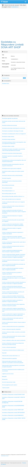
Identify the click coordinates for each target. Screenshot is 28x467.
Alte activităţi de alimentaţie (8, 185)
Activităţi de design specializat (8, 139)
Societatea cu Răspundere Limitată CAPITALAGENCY (13, 412)
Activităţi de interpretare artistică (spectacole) (12, 153)
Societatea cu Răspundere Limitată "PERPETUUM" (13, 409)
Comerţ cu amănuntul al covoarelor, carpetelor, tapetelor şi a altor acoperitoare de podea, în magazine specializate (13, 238)
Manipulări (4, 376)
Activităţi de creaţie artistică (8, 136)
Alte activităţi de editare (7, 188)
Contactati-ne (14, 7)
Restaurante (4, 379)
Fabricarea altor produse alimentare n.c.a (11, 355)
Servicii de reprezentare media (8, 382)
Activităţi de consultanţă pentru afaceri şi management (14, 133)
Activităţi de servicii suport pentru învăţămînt (11, 168)
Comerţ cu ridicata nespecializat (9, 347)
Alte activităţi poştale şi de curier (9, 193)
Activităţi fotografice (6, 178)
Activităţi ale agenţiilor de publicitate (10, 118)
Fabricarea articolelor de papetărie (9, 358)
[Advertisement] (14, 24)
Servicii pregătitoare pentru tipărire (9, 384)
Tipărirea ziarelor (5, 387)
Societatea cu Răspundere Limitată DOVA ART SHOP (13, 394)
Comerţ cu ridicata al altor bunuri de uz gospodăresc (13, 326)
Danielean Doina (5, 78)
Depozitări (4, 352)
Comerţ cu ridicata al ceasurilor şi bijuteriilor (11, 329)
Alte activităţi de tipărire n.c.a (8, 190)
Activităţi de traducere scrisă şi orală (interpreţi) (12, 175)
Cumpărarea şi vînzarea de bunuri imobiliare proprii (13, 350)
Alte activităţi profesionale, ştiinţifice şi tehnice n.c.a (13, 196)
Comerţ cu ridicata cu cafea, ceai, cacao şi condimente (13, 340)
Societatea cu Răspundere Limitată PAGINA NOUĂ (12, 415)
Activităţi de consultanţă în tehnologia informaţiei (12, 131)
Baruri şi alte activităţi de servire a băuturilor (11, 199)
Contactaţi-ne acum (4, 455)
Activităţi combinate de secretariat (9, 125)
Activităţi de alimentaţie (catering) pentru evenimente (13, 128)
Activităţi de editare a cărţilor (8, 146)
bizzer (5, 2)
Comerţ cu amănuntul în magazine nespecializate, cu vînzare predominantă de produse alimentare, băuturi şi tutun (14, 310)
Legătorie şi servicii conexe (8, 373)
